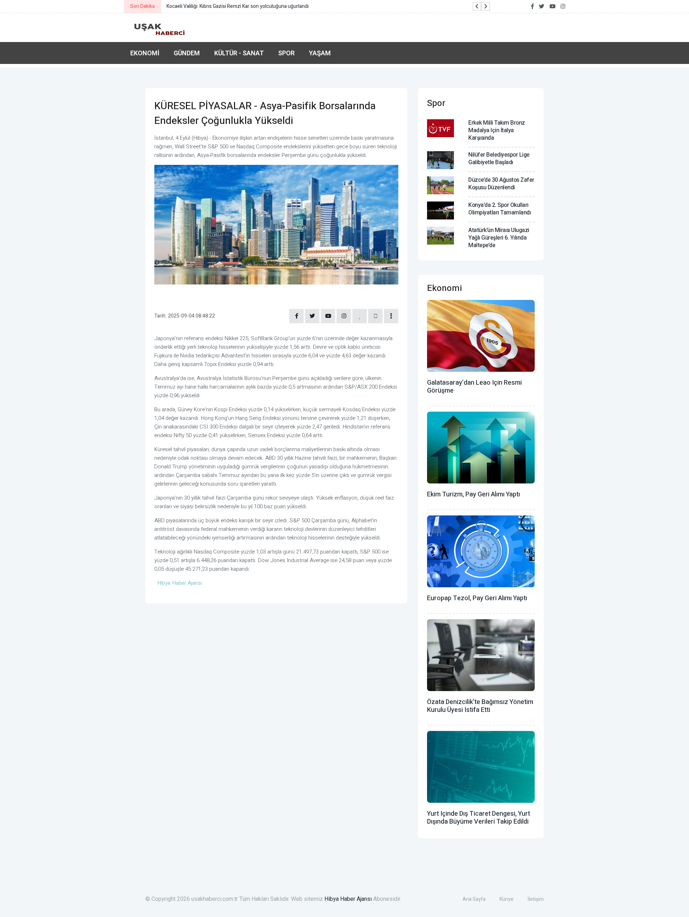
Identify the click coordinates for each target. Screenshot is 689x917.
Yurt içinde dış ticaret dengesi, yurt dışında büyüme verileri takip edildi (478, 817)
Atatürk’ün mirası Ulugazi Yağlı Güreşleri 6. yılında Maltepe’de (498, 238)
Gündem (187, 53)
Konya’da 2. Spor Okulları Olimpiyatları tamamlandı (499, 209)
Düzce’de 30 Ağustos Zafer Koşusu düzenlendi (501, 184)
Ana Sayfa (474, 899)
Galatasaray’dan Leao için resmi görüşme (474, 386)
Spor (286, 53)
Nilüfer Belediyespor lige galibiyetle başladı (499, 158)
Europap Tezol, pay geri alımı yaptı (477, 598)
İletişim (536, 899)
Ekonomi (144, 53)
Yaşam (320, 53)
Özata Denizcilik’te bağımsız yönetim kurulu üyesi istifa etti (480, 706)
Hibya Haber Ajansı (348, 899)
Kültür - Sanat (239, 53)
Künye (507, 899)
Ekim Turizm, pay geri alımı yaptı (473, 494)
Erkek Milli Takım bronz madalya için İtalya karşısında (496, 130)
